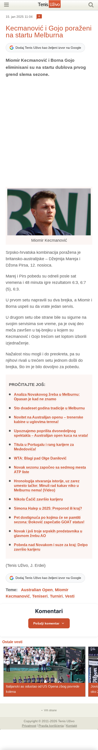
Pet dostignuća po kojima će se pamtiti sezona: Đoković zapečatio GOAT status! (49, 520)
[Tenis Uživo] (53, 6)
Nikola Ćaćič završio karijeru (38, 499)
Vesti (70, 596)
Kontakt (71, 725)
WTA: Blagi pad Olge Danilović (40, 458)
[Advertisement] (49, 132)
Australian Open (37, 590)
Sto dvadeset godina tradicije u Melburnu (49, 408)
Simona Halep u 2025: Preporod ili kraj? (48, 508)
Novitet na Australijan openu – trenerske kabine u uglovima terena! (48, 419)
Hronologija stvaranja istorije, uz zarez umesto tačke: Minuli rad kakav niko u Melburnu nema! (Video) (47, 485)
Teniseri (40, 596)
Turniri (56, 596)
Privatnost (29, 725)
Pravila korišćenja (51, 725)
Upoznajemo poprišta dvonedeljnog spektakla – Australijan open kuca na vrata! (51, 433)
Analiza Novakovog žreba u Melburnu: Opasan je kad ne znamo (47, 397)
